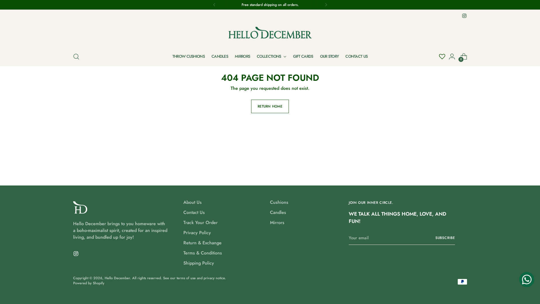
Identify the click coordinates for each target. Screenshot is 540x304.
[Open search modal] (76, 56)
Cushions (279, 202)
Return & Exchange (202, 243)
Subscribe (445, 237)
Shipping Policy (198, 263)
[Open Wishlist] (442, 56)
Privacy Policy (197, 232)
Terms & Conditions (202, 253)
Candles (278, 212)
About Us (192, 202)
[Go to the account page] (452, 56)
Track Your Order (200, 222)
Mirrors (277, 222)
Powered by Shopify (88, 283)
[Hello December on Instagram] (464, 15)
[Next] (326, 5)
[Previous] (214, 5)
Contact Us (194, 212)
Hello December (117, 278)
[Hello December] (270, 33)
